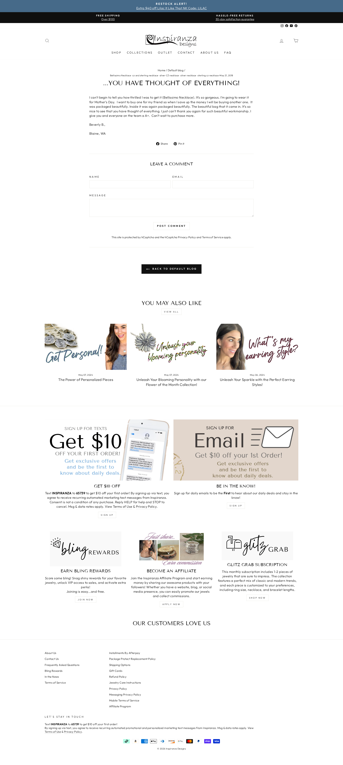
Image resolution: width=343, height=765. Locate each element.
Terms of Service (212, 237)
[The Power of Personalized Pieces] (86, 347)
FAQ (228, 52)
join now (86, 599)
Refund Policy (118, 676)
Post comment (171, 226)
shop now (257, 597)
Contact (186, 52)
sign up (107, 515)
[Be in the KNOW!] (235, 450)
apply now (171, 604)
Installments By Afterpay (124, 653)
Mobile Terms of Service (124, 700)
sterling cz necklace (208, 75)
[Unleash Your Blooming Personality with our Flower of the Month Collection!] (172, 347)
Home (161, 70)
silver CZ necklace (169, 75)
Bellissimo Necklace (120, 75)
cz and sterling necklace (145, 75)
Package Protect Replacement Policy (132, 659)
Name (94, 176)
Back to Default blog (174, 268)
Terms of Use (122, 506)
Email (178, 176)
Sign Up (236, 505)
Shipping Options (119, 665)
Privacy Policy (187, 237)
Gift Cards (115, 670)
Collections (140, 52)
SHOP (116, 52)
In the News (52, 676)
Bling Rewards (54, 670)
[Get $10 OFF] (107, 450)
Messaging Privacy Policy (125, 694)
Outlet (165, 52)
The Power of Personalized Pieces (85, 379)
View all (171, 311)
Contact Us (52, 659)
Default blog (175, 70)
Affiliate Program (120, 706)
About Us (209, 52)
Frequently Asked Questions (62, 665)
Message (97, 195)
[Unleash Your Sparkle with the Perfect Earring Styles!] (257, 347)
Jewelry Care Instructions (125, 682)
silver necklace (188, 75)
